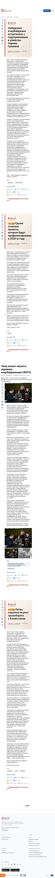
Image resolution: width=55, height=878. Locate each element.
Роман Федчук (11, 568)
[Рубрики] (52, 10)
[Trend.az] (6, 10)
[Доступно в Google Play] (15, 870)
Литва (16, 771)
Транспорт (22, 771)
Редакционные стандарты (34, 843)
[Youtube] (11, 864)
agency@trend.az (5, 830)
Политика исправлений (34, 845)
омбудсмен (10, 182)
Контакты (31, 841)
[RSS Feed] (20, 864)
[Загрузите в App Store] (6, 870)
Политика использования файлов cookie (37, 856)
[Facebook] (6, 864)
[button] (2, 20)
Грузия (9, 333)
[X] (9, 864)
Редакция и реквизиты (34, 839)
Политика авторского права (35, 854)
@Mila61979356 (15, 327)
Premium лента (5, 839)
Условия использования (34, 850)
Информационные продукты (8, 852)
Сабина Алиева (18, 182)
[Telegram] (14, 864)
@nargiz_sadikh (15, 765)
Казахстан (10, 771)
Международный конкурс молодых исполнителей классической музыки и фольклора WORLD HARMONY (16, 564)
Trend (21, 75)
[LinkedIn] (17, 864)
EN (47, 875)
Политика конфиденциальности (36, 852)
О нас (30, 837)
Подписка (4, 850)
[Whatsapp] (3, 864)
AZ (49, 875)
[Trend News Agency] (5, 818)
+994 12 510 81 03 (5, 828)
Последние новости (6, 837)
